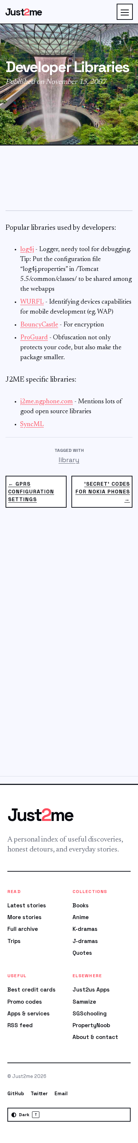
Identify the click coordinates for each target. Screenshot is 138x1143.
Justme (23, 12)
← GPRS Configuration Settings (31, 492)
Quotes (82, 952)
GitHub (15, 1093)
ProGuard (34, 338)
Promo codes (24, 1001)
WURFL (32, 302)
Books (80, 905)
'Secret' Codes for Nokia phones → (102, 492)
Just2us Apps (91, 989)
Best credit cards (31, 989)
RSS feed (20, 1025)
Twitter (39, 1093)
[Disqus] (69, 646)
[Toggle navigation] (125, 12)
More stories (24, 917)
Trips (14, 940)
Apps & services (28, 1013)
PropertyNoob (91, 1025)
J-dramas (85, 940)
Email (61, 1093)
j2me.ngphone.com (46, 402)
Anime (80, 917)
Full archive (22, 928)
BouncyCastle (39, 325)
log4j (27, 249)
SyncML (32, 424)
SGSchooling (89, 1013)
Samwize (84, 1001)
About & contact (95, 1036)
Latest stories (26, 905)
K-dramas (85, 928)
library (69, 460)
